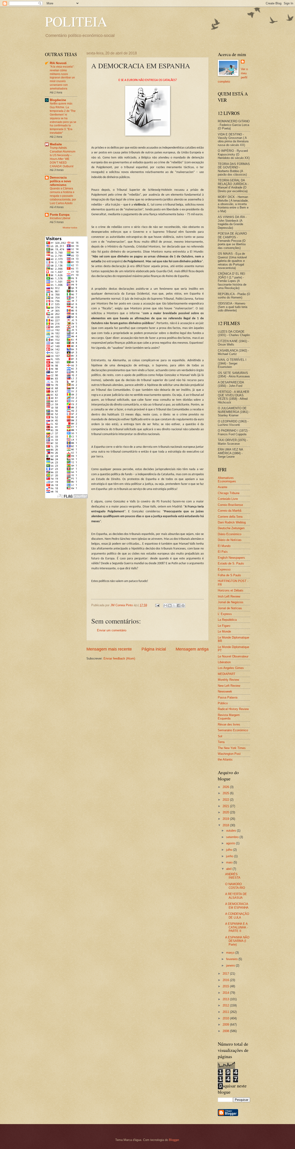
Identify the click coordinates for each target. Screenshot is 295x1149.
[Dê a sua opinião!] (170, 605)
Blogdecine (58, 100)
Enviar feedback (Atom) (119, 658)
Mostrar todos (70, 227)
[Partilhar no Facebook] (178, 605)
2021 (226, 806)
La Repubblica (227, 619)
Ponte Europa (59, 214)
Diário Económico (229, 534)
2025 (226, 793)
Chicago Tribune (228, 493)
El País (223, 551)
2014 (226, 992)
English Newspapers (231, 557)
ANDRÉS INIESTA (232, 875)
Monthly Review (228, 679)
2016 (226, 980)
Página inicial (154, 649)
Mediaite (56, 144)
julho (229, 849)
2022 (226, 799)
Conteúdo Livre (228, 499)
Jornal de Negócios (230, 602)
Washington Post (229, 753)
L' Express (225, 614)
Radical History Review (233, 709)
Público (223, 703)
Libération (224, 662)
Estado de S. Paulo (231, 563)
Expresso (224, 569)
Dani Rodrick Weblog (232, 522)
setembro (232, 837)
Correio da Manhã (229, 510)
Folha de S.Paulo (229, 575)
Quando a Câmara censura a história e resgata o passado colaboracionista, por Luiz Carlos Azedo (63, 196)
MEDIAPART (226, 674)
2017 (226, 973)
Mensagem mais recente (109, 649)
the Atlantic (225, 759)
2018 (226, 825)
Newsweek (225, 691)
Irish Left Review (229, 596)
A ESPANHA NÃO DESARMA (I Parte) (237, 941)
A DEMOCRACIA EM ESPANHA (236, 905)
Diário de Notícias (230, 540)
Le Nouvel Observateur (233, 656)
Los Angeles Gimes (231, 668)
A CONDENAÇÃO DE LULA (237, 915)
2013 (226, 999)
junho (230, 856)
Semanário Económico (233, 730)
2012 (226, 1005)
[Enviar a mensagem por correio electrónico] (157, 605)
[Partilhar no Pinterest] (183, 605)
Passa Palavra (227, 697)
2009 (226, 1024)
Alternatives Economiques (227, 479)
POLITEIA (76, 21)
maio (229, 862)
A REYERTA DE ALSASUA (236, 895)
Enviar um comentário (111, 630)
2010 (226, 1018)
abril (229, 869)
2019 (226, 819)
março (230, 952)
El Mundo (224, 546)
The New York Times (232, 748)
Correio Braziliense (230, 505)
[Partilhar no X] (174, 605)
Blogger (174, 1140)
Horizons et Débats (230, 590)
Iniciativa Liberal (60, 218)
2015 (226, 986)
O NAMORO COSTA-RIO (235, 885)
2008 (226, 1031)
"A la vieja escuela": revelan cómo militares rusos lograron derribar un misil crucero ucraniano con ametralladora (62, 77)
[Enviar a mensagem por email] (165, 605)
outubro (231, 830)
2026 (226, 787)
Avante (222, 487)
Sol (220, 736)
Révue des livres (229, 724)
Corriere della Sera (230, 516)
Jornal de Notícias (230, 608)
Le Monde (224, 631)
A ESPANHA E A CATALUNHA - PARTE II (236, 927)
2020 (226, 812)
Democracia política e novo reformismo (60, 181)
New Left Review (229, 685)
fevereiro (232, 959)
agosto (231, 843)
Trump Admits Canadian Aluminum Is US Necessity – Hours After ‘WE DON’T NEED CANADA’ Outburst (62, 157)
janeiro (231, 965)
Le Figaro (224, 625)
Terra (221, 742)
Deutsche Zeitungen (231, 528)
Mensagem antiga (192, 649)
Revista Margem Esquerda (229, 716)
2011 (226, 1012)
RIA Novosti (58, 63)
